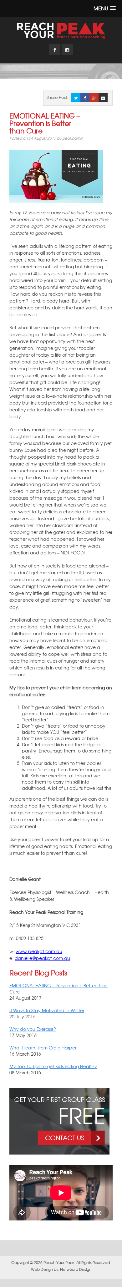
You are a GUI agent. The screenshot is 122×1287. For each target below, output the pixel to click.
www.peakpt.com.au (39, 951)
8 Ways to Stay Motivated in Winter (46, 1010)
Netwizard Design (75, 1269)
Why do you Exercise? (32, 1029)
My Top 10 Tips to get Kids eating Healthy (53, 1066)
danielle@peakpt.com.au (42, 958)
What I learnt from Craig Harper (42, 1047)
